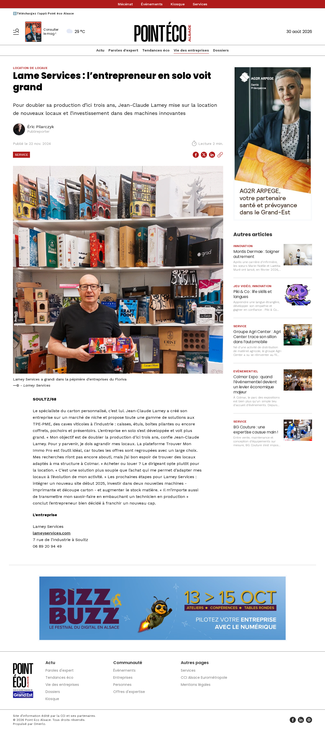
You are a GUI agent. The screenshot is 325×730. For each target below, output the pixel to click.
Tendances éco (156, 50)
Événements (151, 4)
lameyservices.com (52, 533)
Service (21, 155)
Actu (100, 50)
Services (200, 4)
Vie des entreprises (191, 50)
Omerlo (39, 724)
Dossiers (221, 50)
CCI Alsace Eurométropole (204, 677)
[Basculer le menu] (16, 32)
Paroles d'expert (123, 50)
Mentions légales (195, 684)
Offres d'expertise (129, 691)
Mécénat (125, 4)
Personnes (122, 684)
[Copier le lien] (220, 155)
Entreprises (123, 677)
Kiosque (178, 4)
